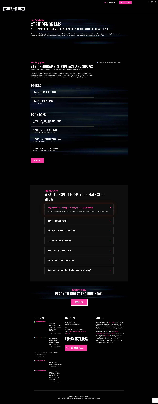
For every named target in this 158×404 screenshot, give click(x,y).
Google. (68, 333)
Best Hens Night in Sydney (55, 363)
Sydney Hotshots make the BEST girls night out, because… (55, 327)
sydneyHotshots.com (74, 331)
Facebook (83, 331)
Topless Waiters (110, 333)
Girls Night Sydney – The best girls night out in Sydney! (54, 375)
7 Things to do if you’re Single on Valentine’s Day (47, 353)
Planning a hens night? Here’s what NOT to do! (54, 341)
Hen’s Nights (111, 322)
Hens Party (106, 335)
